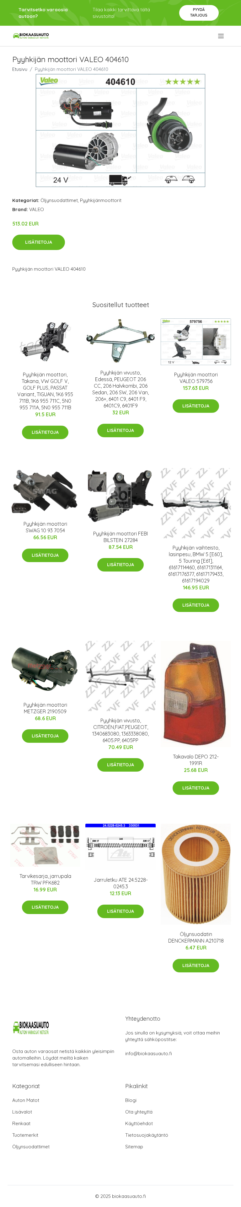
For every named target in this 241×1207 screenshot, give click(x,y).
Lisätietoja (38, 242)
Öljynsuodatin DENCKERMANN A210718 (196, 937)
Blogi (131, 1100)
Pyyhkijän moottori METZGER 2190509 (45, 708)
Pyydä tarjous (198, 12)
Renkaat (21, 1123)
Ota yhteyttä (139, 1112)
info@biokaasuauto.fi (148, 1053)
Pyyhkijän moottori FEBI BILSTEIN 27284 (120, 536)
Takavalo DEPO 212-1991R (196, 759)
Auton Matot (25, 1100)
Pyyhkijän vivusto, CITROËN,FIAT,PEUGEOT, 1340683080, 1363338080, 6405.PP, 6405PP (120, 730)
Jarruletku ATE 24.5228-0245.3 (121, 883)
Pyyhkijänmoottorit (100, 200)
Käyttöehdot (139, 1123)
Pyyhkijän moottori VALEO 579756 (196, 377)
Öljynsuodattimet (59, 200)
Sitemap (134, 1147)
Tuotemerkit (25, 1135)
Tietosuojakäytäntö (146, 1135)
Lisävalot (22, 1112)
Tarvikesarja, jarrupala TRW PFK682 (45, 879)
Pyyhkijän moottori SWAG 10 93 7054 (45, 527)
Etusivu (19, 69)
